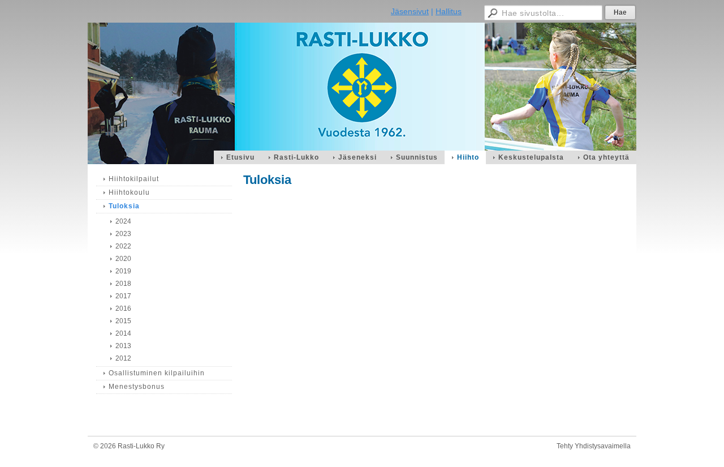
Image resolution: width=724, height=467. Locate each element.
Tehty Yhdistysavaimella (594, 446)
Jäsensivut (410, 11)
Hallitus (449, 11)
